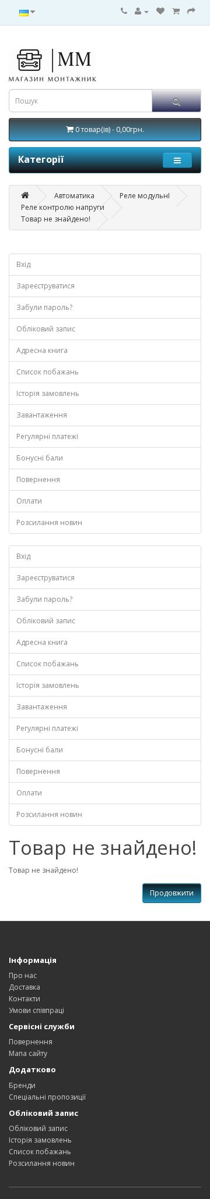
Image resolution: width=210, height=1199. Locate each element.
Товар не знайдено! (55, 219)
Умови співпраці (36, 1010)
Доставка (24, 987)
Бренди (22, 1085)
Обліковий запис (45, 329)
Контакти (24, 999)
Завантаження (41, 415)
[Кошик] (176, 11)
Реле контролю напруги (62, 207)
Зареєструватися (45, 286)
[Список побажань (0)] (160, 11)
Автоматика (74, 196)
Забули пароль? (44, 307)
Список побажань (47, 372)
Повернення (38, 479)
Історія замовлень (47, 393)
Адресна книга (42, 350)
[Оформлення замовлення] (191, 11)
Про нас (23, 975)
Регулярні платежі (47, 436)
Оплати (29, 501)
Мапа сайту (28, 1053)
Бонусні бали (39, 458)
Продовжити (172, 893)
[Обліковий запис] (142, 11)
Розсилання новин (49, 522)
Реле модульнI (145, 196)
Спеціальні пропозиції (47, 1097)
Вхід (23, 264)
